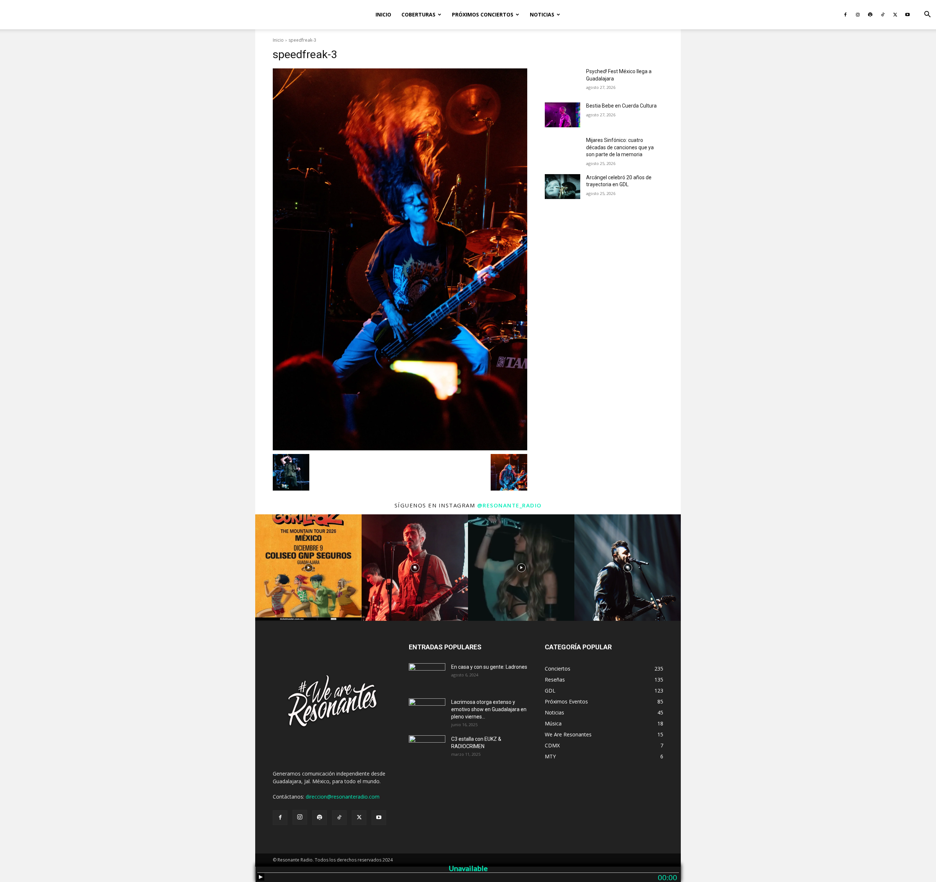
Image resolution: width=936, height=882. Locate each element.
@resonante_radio (509, 505)
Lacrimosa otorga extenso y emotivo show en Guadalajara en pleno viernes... (488, 709)
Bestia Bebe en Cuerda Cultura (621, 106)
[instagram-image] (308, 567)
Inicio (383, 14)
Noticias (542, 14)
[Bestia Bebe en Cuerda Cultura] (562, 114)
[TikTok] (882, 14)
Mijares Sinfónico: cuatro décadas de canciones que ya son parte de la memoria (620, 147)
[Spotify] (870, 14)
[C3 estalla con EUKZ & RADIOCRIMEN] (427, 748)
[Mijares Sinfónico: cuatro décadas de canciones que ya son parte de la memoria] (562, 149)
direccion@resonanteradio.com (343, 796)
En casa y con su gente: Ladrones (489, 667)
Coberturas (418, 14)
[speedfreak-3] (400, 259)
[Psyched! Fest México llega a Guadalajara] (562, 80)
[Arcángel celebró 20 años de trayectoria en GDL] (562, 186)
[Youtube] (907, 14)
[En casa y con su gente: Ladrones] (427, 676)
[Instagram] (857, 14)
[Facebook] (845, 14)
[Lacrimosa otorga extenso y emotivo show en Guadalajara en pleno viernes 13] (427, 711)
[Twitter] (895, 14)
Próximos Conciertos (482, 14)
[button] (927, 15)
